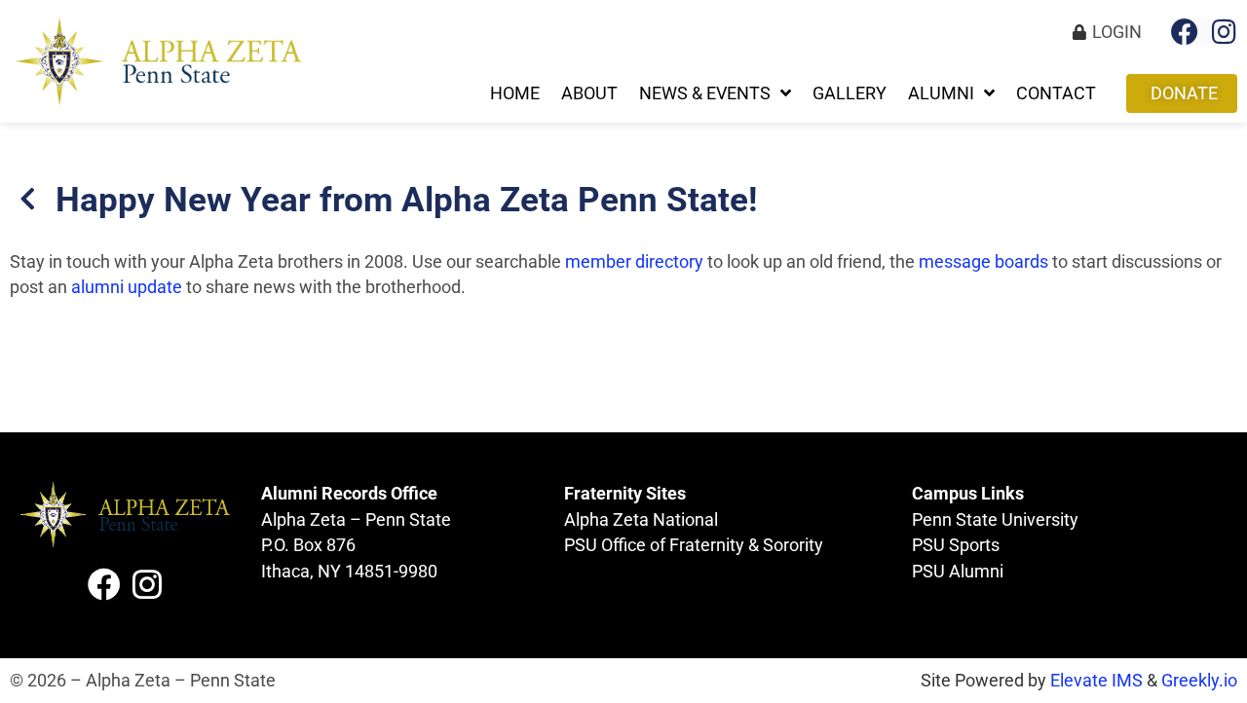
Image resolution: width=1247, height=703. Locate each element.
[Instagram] (1223, 32)
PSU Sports (956, 545)
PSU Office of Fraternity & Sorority (693, 545)
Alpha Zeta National (641, 520)
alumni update (126, 287)
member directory (634, 262)
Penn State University (995, 520)
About (589, 93)
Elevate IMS (1096, 680)
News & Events (705, 93)
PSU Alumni (957, 571)
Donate (1184, 93)
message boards (983, 262)
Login (1117, 32)
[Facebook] (1184, 32)
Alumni (941, 93)
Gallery (849, 93)
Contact (1056, 93)
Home (515, 93)
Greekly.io (1199, 680)
